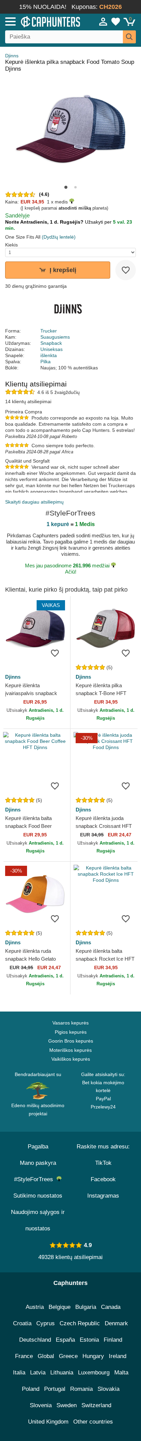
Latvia (38, 1372)
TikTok (103, 1163)
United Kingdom (48, 1421)
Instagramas (103, 1195)
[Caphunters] (41, 21)
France (24, 1356)
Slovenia (41, 1405)
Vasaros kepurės (70, 1023)
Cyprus (45, 1323)
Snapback (51, 343)
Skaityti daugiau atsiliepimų (34, 502)
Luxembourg (94, 1372)
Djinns (11, 55)
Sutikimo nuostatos (37, 1195)
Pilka (45, 361)
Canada (110, 1307)
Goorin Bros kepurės (70, 1041)
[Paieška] (129, 36)
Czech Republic (80, 1323)
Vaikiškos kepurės (70, 1059)
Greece (68, 1356)
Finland (113, 1340)
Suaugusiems (55, 337)
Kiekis (11, 245)
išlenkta (48, 355)
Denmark (116, 1323)
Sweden (66, 1405)
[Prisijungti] (103, 21)
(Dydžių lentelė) (59, 237)
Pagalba (38, 1146)
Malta (121, 1372)
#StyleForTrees (35, 1179)
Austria (35, 1307)
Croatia (22, 1323)
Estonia (89, 1340)
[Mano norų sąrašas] (116, 21)
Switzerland (96, 1405)
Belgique (59, 1307)
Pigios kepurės (71, 1032)
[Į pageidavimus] (125, 270)
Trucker (48, 331)
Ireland (117, 1356)
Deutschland (35, 1340)
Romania (81, 1389)
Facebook (103, 1179)
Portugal (54, 1389)
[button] (65, 187)
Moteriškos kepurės (70, 1050)
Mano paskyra (38, 1163)
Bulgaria (85, 1307)
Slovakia (108, 1389)
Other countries (93, 1421)
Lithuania (61, 1372)
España (65, 1340)
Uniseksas (51, 349)
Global (46, 1356)
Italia (19, 1372)
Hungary (93, 1356)
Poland (30, 1389)
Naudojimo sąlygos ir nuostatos (38, 1220)
